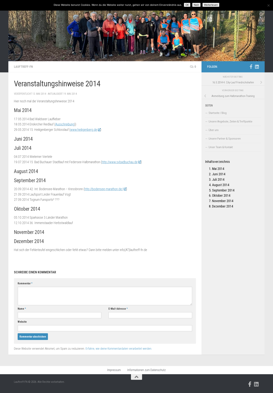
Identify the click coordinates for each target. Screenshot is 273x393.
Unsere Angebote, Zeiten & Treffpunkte (230, 121)
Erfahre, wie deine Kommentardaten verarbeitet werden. (119, 348)
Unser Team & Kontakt (221, 147)
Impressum (114, 370)
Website (22, 321)
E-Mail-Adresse (118, 308)
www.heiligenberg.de (83, 130)
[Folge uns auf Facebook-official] (251, 66)
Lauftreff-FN (23, 66)
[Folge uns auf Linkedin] (257, 66)
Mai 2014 (218, 169)
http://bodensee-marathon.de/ (103, 189)
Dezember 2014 (222, 206)
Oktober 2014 (221, 195)
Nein (196, 4)
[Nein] (268, 5)
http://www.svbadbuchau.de (120, 162)
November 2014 (222, 201)
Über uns (214, 130)
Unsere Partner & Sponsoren (225, 138)
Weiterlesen (211, 4)
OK (187, 4)
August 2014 (220, 185)
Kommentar (25, 283)
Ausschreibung (64, 124)
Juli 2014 (218, 179)
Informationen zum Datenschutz (146, 370)
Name (22, 308)
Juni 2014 (218, 174)
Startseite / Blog (218, 113)
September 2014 (223, 190)
